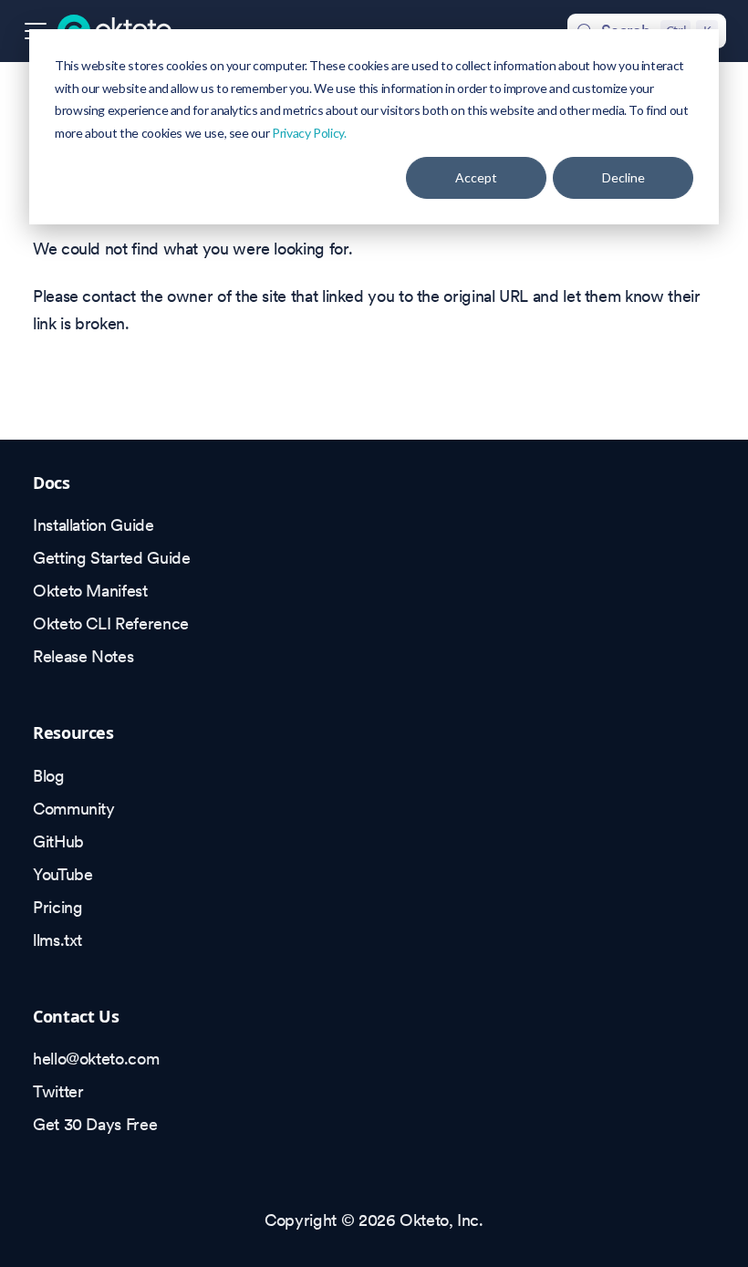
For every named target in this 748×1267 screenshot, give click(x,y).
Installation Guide (93, 524)
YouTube (62, 874)
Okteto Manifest (90, 590)
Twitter (58, 1091)
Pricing (57, 907)
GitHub (58, 841)
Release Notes (83, 656)
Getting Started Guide (111, 557)
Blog (49, 775)
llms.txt (57, 939)
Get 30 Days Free (95, 1124)
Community (74, 808)
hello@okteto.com (96, 1058)
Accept (476, 177)
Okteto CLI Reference (111, 623)
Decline (623, 177)
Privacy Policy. (309, 132)
